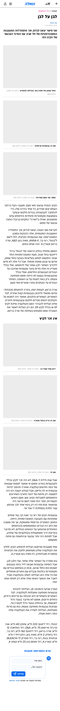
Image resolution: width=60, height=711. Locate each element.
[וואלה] (30, 3)
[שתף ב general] (5, 3)
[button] (48, 4)
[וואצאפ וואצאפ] (10, 3)
